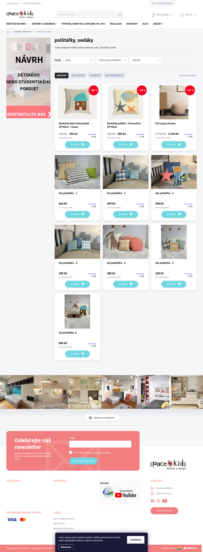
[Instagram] (158, 500)
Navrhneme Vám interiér (63, 528)
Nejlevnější (78, 75)
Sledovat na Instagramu (104, 418)
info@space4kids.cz (164, 488)
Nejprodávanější (114, 75)
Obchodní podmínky (31, 3)
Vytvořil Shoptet (168, 548)
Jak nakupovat (12, 3)
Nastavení (66, 547)
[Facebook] (153, 500)
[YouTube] (165, 500)
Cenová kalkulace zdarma (64, 519)
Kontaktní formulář (164, 511)
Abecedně (61, 75)
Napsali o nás (59, 523)
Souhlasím (135, 539)
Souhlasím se (91, 452)
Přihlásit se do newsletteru (83, 461)
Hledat (120, 15)
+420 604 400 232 (164, 493)
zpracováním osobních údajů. (97, 452)
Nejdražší (95, 75)
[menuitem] (17, 24)
